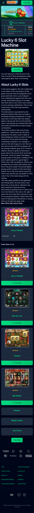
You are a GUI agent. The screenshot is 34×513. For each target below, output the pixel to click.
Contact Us (21, 471)
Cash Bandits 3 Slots (13, 31)
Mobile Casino (17, 420)
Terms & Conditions (24, 467)
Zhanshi (17, 356)
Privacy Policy (6, 471)
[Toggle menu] (3, 3)
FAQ (3, 467)
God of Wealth (17, 230)
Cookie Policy (22, 483)
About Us (4, 475)
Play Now (26, 3)
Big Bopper (17, 396)
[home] (13, 4)
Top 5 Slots (17, 431)
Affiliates (21, 479)
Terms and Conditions (8, 483)
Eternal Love (17, 316)
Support (17, 410)
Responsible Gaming (8, 479)
